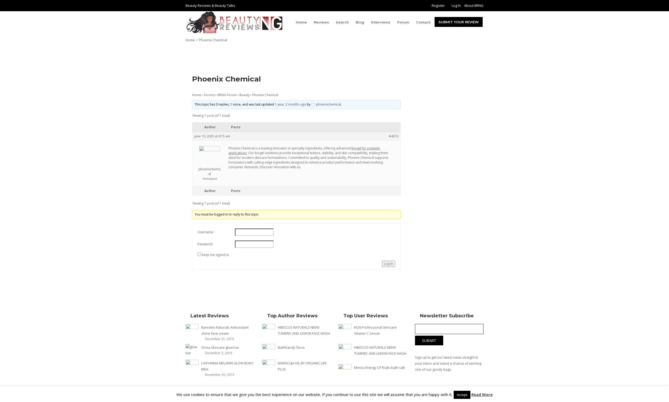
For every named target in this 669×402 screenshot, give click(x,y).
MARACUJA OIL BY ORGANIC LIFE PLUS (302, 366)
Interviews (380, 22)
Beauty (244, 95)
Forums (209, 95)
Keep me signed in (215, 255)
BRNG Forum (227, 95)
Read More (482, 394)
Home (301, 22)
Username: (206, 232)
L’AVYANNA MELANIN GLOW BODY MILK (227, 366)
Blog (360, 22)
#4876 (393, 136)
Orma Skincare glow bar (220, 347)
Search (342, 22)
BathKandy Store (291, 347)
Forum (403, 22)
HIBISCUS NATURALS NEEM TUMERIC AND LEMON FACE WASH (304, 330)
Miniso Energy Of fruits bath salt (379, 367)
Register (438, 5)
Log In (456, 5)
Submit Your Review (459, 22)
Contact (423, 22)
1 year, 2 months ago (290, 104)
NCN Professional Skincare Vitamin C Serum (375, 330)
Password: (205, 244)
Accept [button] (462, 394)
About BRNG (473, 5)
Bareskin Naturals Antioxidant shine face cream (225, 330)
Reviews (321, 22)
